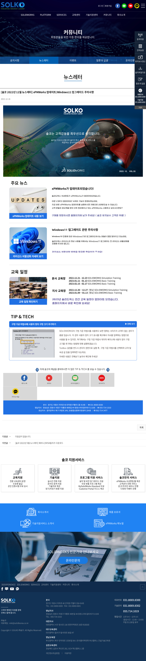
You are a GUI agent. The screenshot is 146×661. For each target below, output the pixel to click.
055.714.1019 (131, 611)
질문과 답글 (102, 60)
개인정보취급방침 (53, 653)
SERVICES (61, 14)
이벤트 (73, 60)
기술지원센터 (92, 14)
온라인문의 (131, 60)
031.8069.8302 (140, 102)
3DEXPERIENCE (8, 584)
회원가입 (108, 5)
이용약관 (68, 653)
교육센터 (76, 14)
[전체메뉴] (143, 6)
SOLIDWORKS (27, 14)
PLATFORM (45, 14)
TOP (140, 107)
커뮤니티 (107, 14)
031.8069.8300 (140, 97)
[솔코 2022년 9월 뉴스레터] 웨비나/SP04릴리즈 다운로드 (39, 442)
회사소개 (121, 14)
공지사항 (14, 60)
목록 (142, 427)
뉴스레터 (43, 60)
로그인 (100, 5)
